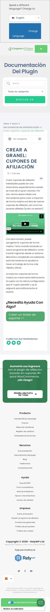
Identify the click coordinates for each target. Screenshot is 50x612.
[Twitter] (19, 571)
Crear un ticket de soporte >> (22, 316)
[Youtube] (31, 571)
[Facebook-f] (25, 571)
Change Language (25, 34)
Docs (15, 123)
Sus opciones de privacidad (25, 602)
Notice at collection (13, 608)
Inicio (6, 123)
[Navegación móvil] (41, 49)
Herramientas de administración (21, 127)
